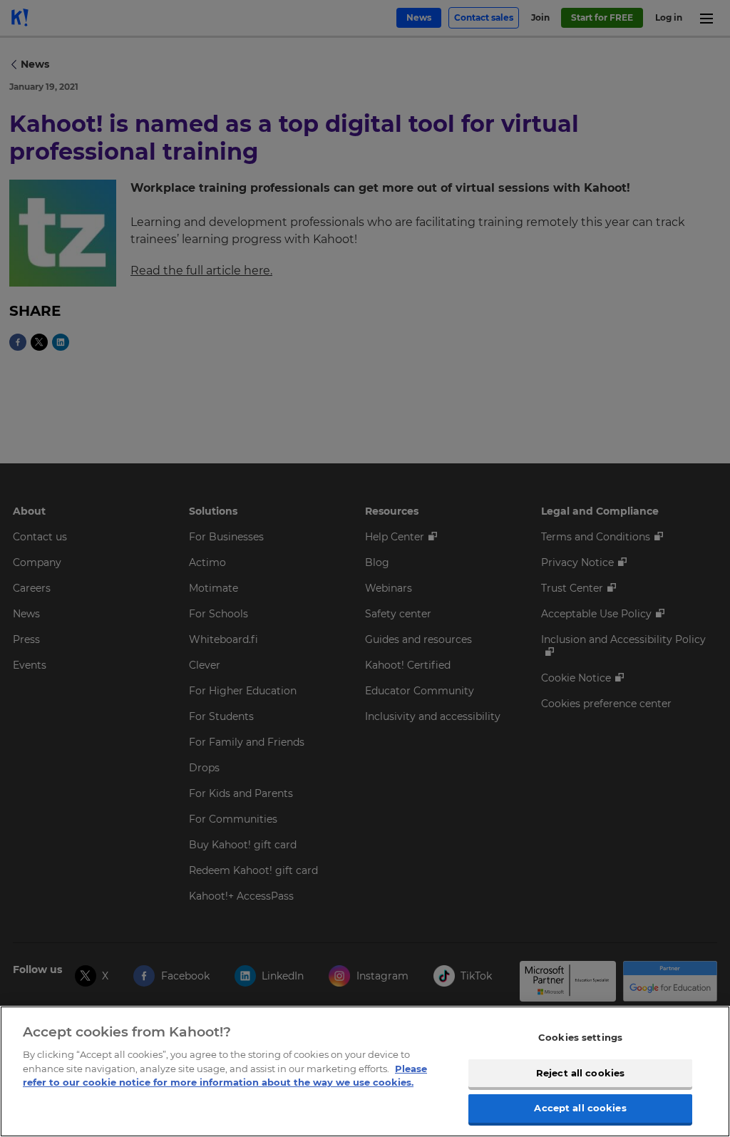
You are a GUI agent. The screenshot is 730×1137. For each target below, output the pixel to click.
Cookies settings (580, 1037)
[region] (365, 1071)
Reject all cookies (580, 1073)
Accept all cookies (580, 1107)
